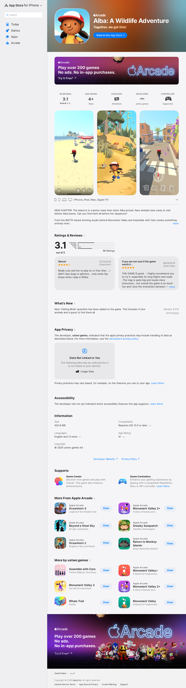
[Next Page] (182, 99)
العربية (72, 673)
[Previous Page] (50, 99)
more (176, 223)
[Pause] (78, 190)
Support (124, 684)
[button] (23, 24)
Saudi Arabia (60, 673)
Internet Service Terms (64, 684)
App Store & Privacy (88, 684)
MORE (172, 286)
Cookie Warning (109, 684)
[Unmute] (84, 190)
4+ (120, 436)
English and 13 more (65, 436)
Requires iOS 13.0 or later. (133, 425)
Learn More (157, 383)
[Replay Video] (59, 190)
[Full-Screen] (89, 190)
